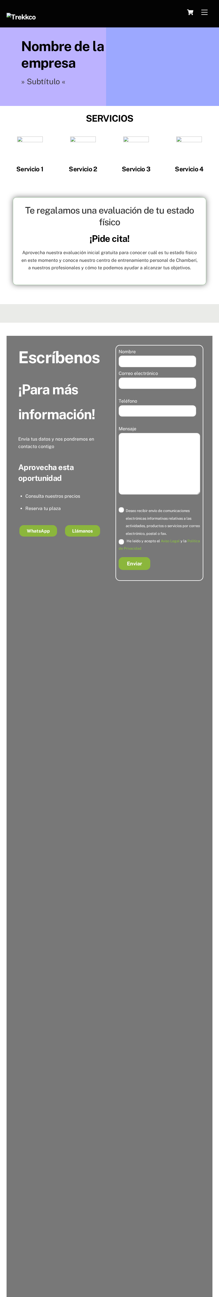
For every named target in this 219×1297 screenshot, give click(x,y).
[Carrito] (190, 12)
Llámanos (82, 531)
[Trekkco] (21, 17)
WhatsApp (38, 531)
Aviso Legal (170, 541)
